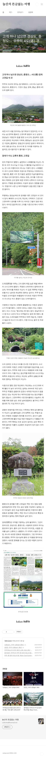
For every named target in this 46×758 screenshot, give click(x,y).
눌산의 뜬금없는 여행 (16, 4)
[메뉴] (41, 4)
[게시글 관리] (11, 631)
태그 (10, 12)
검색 (37, 4)
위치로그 (20, 12)
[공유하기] (8, 631)
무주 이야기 (8, 641)
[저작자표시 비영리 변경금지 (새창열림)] (26, 632)
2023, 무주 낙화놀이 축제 (13, 647)
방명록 (30, 12)
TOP (41, 754)
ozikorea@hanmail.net (9, 722)
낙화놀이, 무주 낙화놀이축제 (14, 645)
